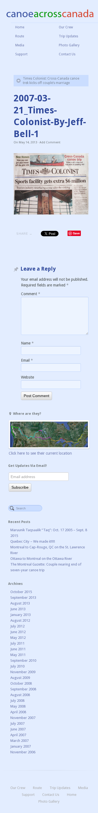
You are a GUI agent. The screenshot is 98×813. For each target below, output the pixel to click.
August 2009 (20, 678)
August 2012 (20, 620)
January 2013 (20, 615)
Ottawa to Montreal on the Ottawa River (41, 559)
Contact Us (67, 54)
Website (27, 377)
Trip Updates (68, 36)
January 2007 (20, 746)
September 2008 (23, 689)
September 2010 (23, 660)
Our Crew (66, 27)
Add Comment (49, 142)
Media (19, 45)
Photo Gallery (69, 45)
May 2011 (18, 655)
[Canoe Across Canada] (49, 13)
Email (27, 360)
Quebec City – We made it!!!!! (32, 541)
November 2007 (22, 718)
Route (19, 36)
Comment (30, 294)
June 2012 (18, 632)
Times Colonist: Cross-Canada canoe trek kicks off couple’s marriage (51, 81)
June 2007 (18, 729)
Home (19, 27)
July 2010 (17, 666)
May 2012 (18, 638)
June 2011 (18, 649)
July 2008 (17, 701)
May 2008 (18, 706)
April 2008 (18, 712)
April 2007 (18, 735)
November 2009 (22, 672)
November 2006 (22, 752)
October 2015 (21, 592)
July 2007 (17, 723)
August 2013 (20, 603)
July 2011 (17, 643)
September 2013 (23, 598)
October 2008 (21, 683)
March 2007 (19, 741)
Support (21, 54)
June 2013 (18, 609)
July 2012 (17, 626)
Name (27, 343)
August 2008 (20, 695)
